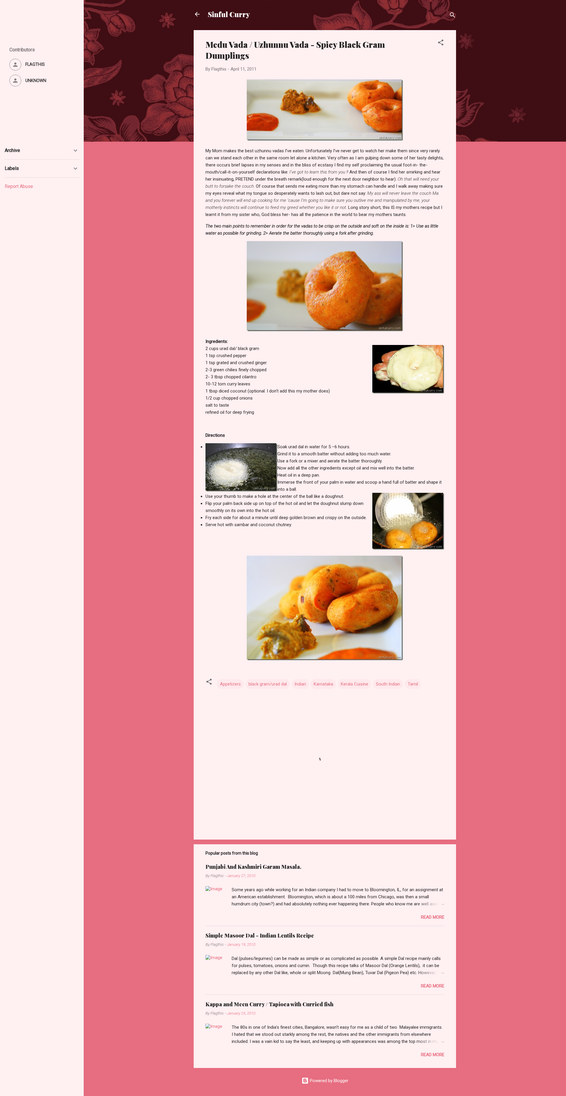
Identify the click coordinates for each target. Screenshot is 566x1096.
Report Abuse (19, 186)
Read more (432, 917)
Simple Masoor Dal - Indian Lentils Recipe (259, 935)
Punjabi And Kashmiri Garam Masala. (253, 866)
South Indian (388, 684)
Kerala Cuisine (354, 684)
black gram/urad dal (268, 684)
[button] (440, 43)
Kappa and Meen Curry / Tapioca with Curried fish (269, 1004)
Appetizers (230, 684)
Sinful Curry (229, 14)
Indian (300, 684)
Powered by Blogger (328, 1080)
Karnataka (323, 684)
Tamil (413, 684)
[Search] (452, 16)
